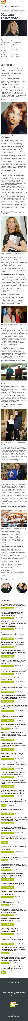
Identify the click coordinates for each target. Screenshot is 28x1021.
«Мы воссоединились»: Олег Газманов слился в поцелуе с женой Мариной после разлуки (13, 661)
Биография (5, 10)
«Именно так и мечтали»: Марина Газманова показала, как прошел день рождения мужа (13, 828)
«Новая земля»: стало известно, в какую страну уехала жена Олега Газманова (14, 670)
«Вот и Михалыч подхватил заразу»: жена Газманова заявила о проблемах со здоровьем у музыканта (13, 697)
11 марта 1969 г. (16, 42)
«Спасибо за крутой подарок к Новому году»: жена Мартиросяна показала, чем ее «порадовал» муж (13, 801)
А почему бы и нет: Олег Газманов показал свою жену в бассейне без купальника (12, 754)
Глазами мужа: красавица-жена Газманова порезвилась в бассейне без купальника (13, 745)
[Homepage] (4, 2)
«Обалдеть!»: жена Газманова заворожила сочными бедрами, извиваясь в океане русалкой (11, 920)
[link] (14, 118)
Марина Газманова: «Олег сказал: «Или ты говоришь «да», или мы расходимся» (14, 856)
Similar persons (14, 10)
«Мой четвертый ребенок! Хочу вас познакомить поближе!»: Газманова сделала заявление (13, 652)
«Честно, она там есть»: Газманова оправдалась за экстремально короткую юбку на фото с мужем (12, 875)
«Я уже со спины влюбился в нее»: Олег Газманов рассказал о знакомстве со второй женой (14, 847)
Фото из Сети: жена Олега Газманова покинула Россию (13, 678)
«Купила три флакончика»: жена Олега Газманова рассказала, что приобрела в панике (14, 706)
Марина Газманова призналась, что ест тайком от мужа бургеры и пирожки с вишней (13, 574)
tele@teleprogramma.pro (8, 567)
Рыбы (13, 47)
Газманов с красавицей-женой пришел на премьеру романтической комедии (14, 884)
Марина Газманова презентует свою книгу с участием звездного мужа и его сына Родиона (14, 865)
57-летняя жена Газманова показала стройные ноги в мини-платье (13, 773)
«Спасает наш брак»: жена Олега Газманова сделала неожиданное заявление (12, 939)
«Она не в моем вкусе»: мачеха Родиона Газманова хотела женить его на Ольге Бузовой (14, 687)
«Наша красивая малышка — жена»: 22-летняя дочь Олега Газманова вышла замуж (14, 782)
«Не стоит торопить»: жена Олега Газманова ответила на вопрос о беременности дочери (12, 613)
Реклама (14, 990)
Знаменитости (15, 6)
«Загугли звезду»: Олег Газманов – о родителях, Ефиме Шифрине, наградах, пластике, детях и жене (14, 838)
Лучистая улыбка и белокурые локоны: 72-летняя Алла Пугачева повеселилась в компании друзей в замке (14, 819)
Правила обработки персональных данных (14, 992)
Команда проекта (14, 988)
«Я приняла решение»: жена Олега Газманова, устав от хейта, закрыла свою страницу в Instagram (12, 716)
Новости (22, 10)
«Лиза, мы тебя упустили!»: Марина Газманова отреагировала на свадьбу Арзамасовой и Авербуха (13, 949)
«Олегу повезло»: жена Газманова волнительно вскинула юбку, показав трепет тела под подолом (13, 764)
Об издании (14, 996)
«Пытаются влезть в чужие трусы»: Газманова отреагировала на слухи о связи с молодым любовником (13, 634)
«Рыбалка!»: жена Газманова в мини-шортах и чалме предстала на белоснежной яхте (13, 892)
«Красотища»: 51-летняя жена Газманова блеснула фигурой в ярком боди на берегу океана (13, 929)
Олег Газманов (15, 56)
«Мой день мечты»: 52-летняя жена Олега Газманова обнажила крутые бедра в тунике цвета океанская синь (13, 791)
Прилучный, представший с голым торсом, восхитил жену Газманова (12, 643)
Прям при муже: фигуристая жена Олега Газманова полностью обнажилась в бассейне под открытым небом (13, 735)
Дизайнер (14, 40)
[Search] (21, 2)
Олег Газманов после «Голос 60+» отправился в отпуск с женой (11, 810)
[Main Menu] (25, 2)
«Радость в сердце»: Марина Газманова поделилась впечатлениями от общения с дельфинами (13, 968)
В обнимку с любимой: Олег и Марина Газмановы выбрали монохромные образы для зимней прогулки (13, 958)
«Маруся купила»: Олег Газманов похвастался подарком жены (11, 901)
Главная (6, 6)
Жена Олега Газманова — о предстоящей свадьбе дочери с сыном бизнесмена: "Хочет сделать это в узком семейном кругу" (13, 624)
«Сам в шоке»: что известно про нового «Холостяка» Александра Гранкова (14, 725)
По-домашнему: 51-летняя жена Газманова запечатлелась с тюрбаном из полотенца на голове (13, 910)
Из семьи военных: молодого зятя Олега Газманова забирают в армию (13, 604)
